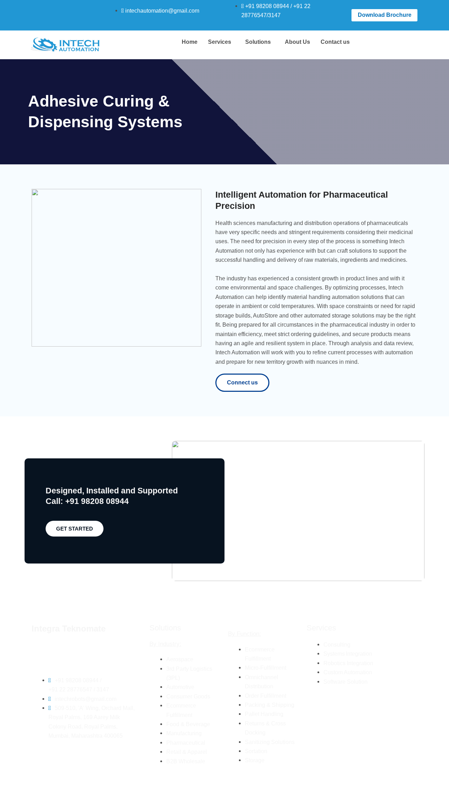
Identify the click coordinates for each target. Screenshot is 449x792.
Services (219, 42)
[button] (221, 42)
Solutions (258, 42)
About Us (297, 42)
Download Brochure (384, 15)
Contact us (335, 42)
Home (189, 42)
